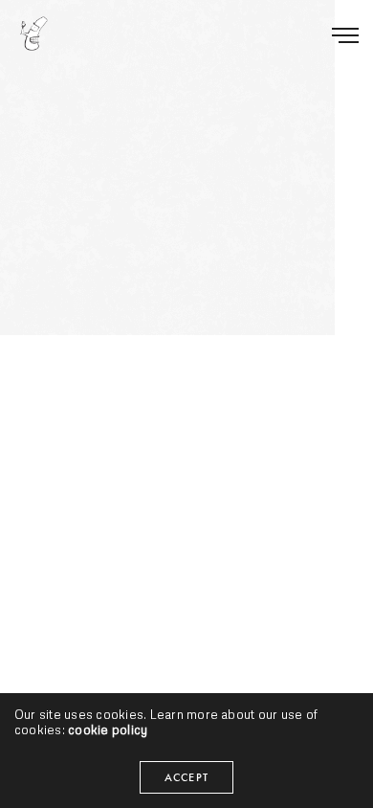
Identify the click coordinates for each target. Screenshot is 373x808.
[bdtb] (33, 33)
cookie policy (107, 729)
